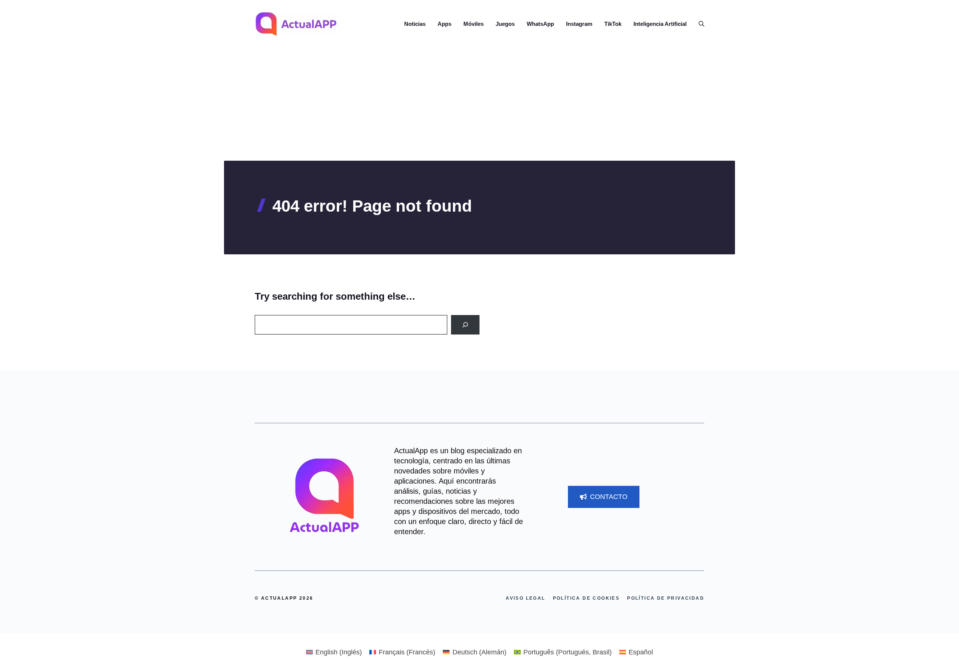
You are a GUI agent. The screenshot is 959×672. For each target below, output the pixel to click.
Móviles (473, 24)
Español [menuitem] (641, 652)
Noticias (415, 24)
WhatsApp (540, 24)
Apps (444, 24)
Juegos (505, 24)
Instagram (579, 24)
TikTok (612, 24)
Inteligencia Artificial (660, 24)
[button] (698, 24)
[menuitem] (334, 652)
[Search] (465, 325)
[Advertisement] (479, 104)
